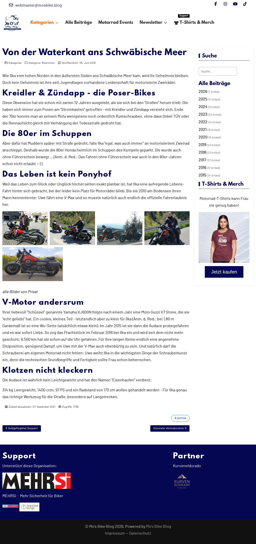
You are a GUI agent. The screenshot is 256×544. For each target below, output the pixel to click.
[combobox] (218, 71)
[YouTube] (235, 4)
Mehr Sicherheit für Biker (41, 496)
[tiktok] (245, 4)
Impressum (115, 533)
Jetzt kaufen (224, 272)
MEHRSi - (10, 496)
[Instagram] (225, 4)
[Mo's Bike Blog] (12, 23)
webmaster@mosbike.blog (38, 5)
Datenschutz (140, 533)
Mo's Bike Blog (158, 527)
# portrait (180, 418)
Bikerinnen (48, 62)
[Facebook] (215, 4)
